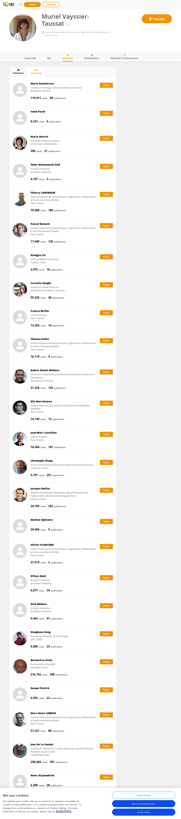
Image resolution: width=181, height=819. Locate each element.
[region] (90, 803)
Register (51, 4)
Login (32, 4)
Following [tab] (36, 71)
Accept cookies (143, 812)
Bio (49, 58)
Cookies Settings (144, 795)
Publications (91, 56)
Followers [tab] (18, 71)
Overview (30, 58)
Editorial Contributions (124, 56)
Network (67, 56)
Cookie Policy (63, 811)
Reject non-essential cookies (144, 804)
